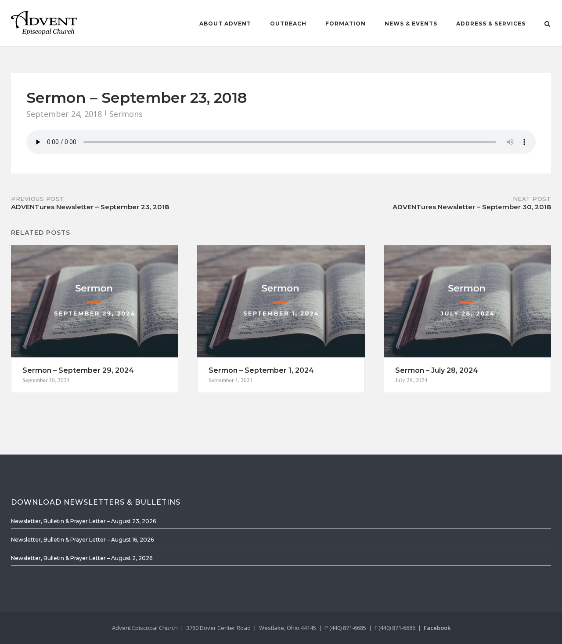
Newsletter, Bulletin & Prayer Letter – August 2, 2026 (81, 558)
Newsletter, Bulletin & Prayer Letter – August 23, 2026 (83, 521)
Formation (345, 23)
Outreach (288, 23)
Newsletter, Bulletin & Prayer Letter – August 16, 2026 (82, 539)
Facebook (437, 628)
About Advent (225, 23)
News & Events (411, 23)
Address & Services (491, 23)
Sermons (126, 114)
